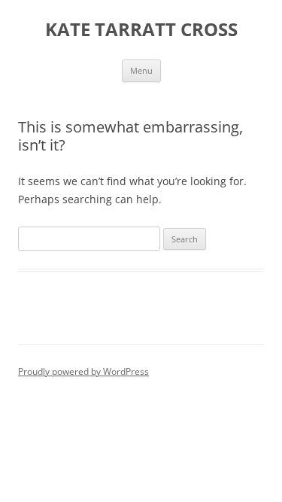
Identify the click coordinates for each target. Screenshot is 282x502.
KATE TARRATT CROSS (141, 29)
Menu (141, 70)
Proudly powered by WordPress (83, 371)
